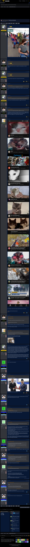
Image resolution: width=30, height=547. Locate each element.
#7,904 (28, 83)
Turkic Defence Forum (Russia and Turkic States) (15, 519)
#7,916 (28, 439)
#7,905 (28, 95)
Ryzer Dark (3, 535)
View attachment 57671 (10, 410)
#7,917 (28, 453)
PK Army (13, 531)
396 (9, 23)
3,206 (5, 67)
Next (18, 23)
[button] (1, 1)
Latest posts (12, 511)
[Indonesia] (1, 20)
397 (11, 23)
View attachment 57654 (10, 64)
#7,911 (28, 360)
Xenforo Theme (15, 545)
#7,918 (28, 465)
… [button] (4, 23)
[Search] (27, 1)
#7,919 (28, 480)
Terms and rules (17, 535)
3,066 (5, 448)
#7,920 (28, 494)
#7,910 (28, 345)
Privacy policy (21, 535)
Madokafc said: (10, 61)
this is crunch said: (10, 316)
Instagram (2, 514)
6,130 (5, 402)
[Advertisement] (15, 13)
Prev (1, 23)
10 (4, 402)
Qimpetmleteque (3, 424)
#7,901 (28, 25)
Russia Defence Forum (14, 523)
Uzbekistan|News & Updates (15, 516)
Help (25, 535)
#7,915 (28, 420)
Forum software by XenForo (15, 544)
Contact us (13, 535)
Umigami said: (9, 422)
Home (27, 535)
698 (16, 23)
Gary (2, 21)
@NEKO (9, 311)
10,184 (5, 79)
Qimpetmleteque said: (10, 441)
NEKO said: (9, 97)
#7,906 (28, 107)
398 (13, 23)
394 (6, 23)
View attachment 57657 (10, 318)
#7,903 (28, 71)
